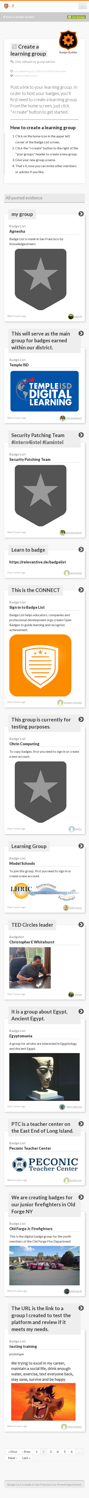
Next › (12, 1458)
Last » (26, 1458)
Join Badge (78, 17)
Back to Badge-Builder (20, 17)
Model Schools (22, 863)
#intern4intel (26, 442)
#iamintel (53, 442)
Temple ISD (19, 365)
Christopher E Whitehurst (31, 942)
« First (12, 1452)
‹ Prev (26, 1452)
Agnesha (17, 231)
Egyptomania (20, 1036)
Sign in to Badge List (27, 607)
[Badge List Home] (4, 6)
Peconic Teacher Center (30, 1148)
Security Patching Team (30, 459)
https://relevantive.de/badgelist (37, 562)
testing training (23, 1346)
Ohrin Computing (24, 744)
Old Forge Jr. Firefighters (31, 1228)
